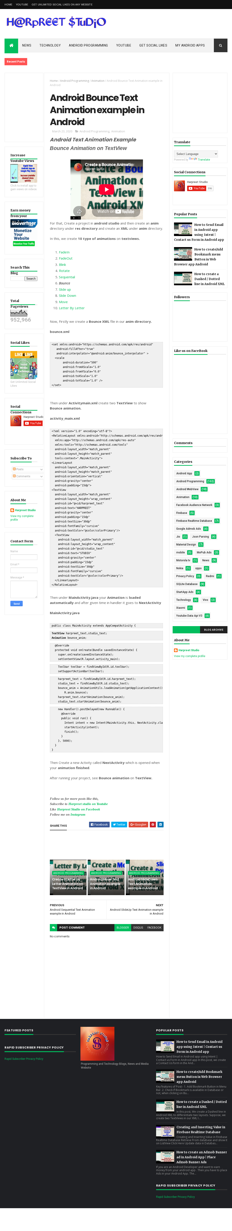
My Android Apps (190, 45)
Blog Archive (213, 629)
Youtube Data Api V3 (189, 615)
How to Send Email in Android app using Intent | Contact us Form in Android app (199, 1047)
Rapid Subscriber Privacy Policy (24, 1058)
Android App (184, 473)
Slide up (65, 289)
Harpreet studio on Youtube (88, 804)
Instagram (77, 814)
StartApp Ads (184, 592)
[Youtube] (218, 4)
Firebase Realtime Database (194, 520)
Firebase (181, 513)
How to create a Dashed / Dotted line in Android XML (209, 279)
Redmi (210, 576)
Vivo (205, 599)
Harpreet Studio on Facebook (78, 809)
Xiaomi (180, 607)
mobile (180, 552)
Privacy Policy (185, 576)
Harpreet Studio (25, 510)
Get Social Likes (153, 45)
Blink (62, 264)
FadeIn (64, 252)
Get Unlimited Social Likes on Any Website (62, 4)
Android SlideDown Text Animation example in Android (143, 883)
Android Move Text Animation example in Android (105, 883)
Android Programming (88, 45)
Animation (97, 81)
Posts (20, 469)
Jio (178, 536)
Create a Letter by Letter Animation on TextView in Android (67, 883)
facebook (154, 927)
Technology (50, 45)
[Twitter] (212, 4)
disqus (138, 927)
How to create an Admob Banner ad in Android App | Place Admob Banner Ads (201, 1157)
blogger (123, 927)
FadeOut (65, 258)
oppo (198, 568)
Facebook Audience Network (194, 505)
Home (8, 4)
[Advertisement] (132, 845)
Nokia (179, 568)
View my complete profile (189, 656)
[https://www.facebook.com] (206, 4)
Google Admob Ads (188, 528)
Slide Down (67, 295)
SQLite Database (187, 584)
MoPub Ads (204, 552)
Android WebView (187, 489)
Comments (23, 476)
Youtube (123, 45)
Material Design (186, 544)
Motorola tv (183, 560)
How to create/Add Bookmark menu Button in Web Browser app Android (199, 1077)
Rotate (64, 270)
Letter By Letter (72, 308)
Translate (204, 159)
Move (63, 302)
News (26, 45)
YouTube (22, 4)
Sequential (67, 277)
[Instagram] (224, 4)
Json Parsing (200, 536)
